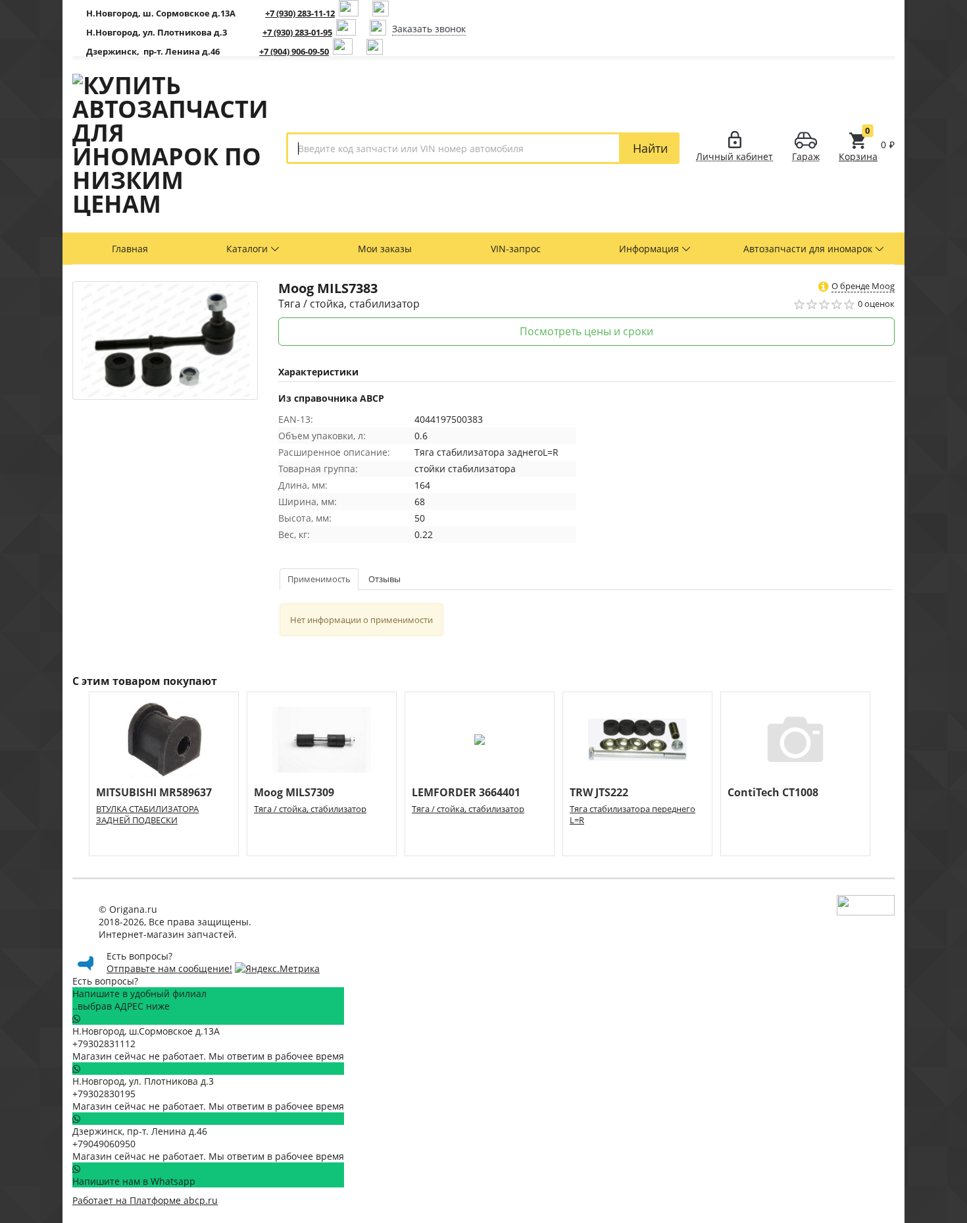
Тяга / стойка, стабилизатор (310, 809)
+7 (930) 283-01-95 (297, 32)
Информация (650, 248)
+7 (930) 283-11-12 (300, 13)
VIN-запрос (516, 248)
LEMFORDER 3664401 (466, 793)
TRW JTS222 (599, 793)
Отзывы (384, 579)
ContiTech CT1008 (773, 793)
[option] (164, 774)
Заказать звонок (429, 28)
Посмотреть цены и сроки (586, 331)
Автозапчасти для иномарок (809, 248)
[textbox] (453, 148)
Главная (130, 248)
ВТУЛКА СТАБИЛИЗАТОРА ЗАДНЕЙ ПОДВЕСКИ (147, 814)
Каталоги (248, 248)
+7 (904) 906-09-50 (294, 51)
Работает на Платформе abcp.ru (145, 1200)
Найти (650, 148)
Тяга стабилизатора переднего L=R (632, 814)
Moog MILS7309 (294, 793)
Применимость (319, 579)
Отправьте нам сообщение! (169, 968)
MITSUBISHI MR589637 (154, 793)
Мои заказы (385, 248)
